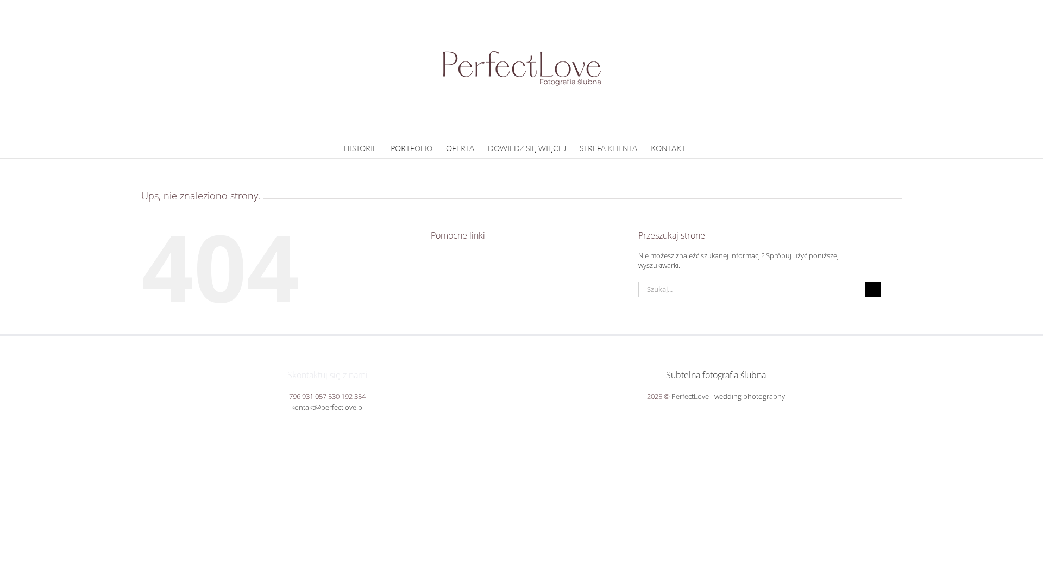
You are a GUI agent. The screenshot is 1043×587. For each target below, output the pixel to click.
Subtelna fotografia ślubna (716, 375)
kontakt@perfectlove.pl (327, 407)
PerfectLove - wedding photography (728, 396)
